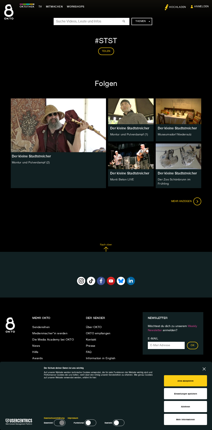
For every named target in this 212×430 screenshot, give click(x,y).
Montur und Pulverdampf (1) (129, 134)
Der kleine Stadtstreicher (129, 128)
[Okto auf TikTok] (91, 281)
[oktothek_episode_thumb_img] (131, 111)
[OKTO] (8, 15)
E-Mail (153, 338)
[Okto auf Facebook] (101, 281)
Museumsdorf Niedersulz (175, 134)
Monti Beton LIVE (122, 179)
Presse (90, 345)
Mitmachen (54, 6)
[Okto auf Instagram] (81, 281)
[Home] (10, 332)
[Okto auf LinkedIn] (131, 281)
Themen (140, 21)
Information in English (101, 358)
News (36, 345)
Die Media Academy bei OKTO (53, 339)
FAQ (89, 352)
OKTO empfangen (98, 333)
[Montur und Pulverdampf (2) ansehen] (58, 125)
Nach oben (106, 245)
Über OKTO (94, 327)
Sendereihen (41, 327)
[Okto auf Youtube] (111, 281)
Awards (37, 358)
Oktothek (27, 6)
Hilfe (35, 352)
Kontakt (91, 339)
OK (192, 345)
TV (40, 6)
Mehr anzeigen (182, 201)
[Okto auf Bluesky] (121, 281)
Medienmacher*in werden (49, 333)
